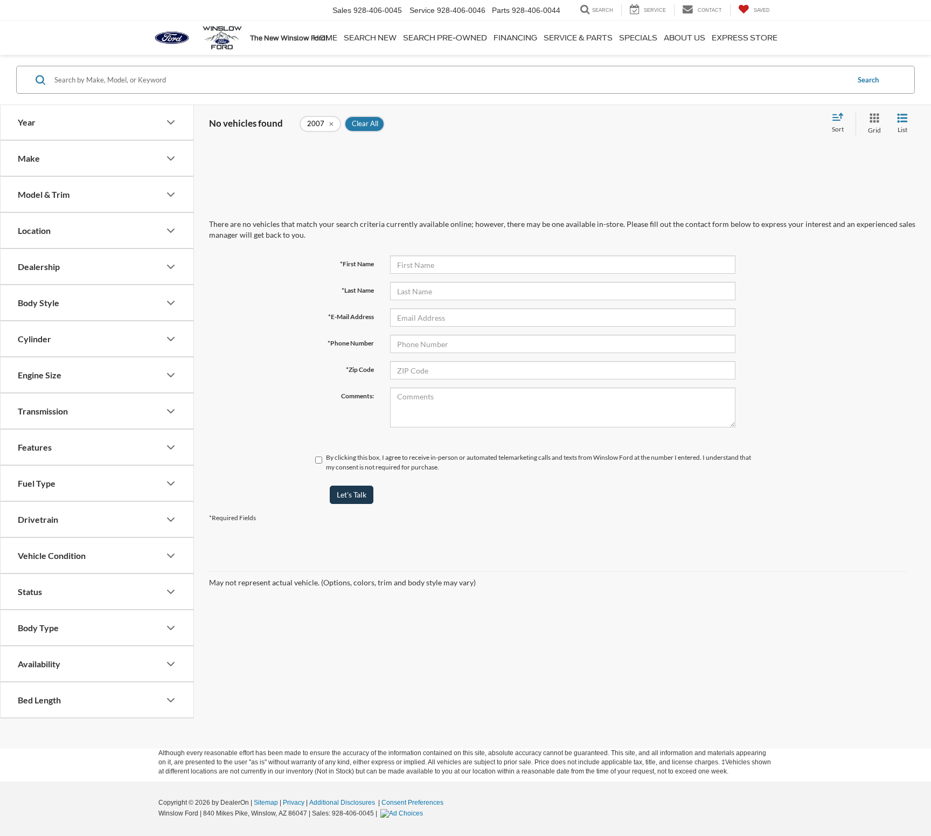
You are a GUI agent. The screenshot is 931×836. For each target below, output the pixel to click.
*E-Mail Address (351, 317)
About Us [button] (684, 37)
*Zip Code (360, 369)
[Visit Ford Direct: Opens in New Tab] (403, 813)
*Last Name (358, 290)
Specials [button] (638, 37)
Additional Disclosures (343, 802)
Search (868, 79)
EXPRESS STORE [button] (744, 37)
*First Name (357, 264)
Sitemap (266, 802)
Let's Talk (351, 494)
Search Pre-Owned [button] (445, 37)
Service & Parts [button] (578, 37)
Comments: (357, 396)
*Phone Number (351, 343)
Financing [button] (515, 37)
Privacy (293, 802)
